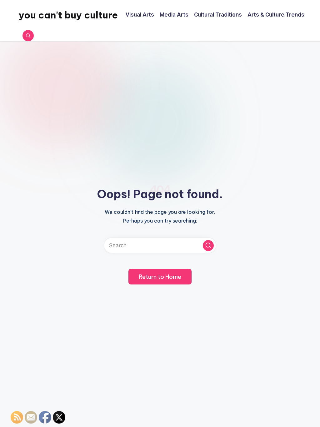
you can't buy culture (68, 15)
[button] (208, 245)
